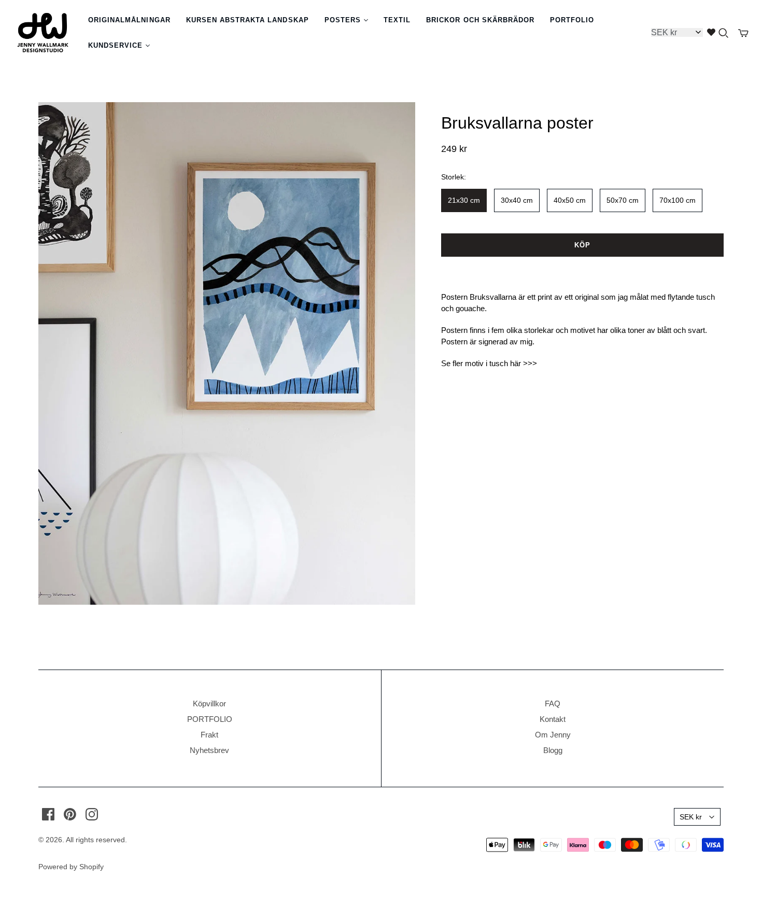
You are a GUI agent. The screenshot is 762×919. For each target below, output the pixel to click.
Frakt (209, 734)
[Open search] (723, 33)
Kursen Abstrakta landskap (247, 20)
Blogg (552, 750)
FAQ (552, 703)
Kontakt (553, 719)
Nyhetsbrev (209, 750)
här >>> (523, 363)
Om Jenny (553, 734)
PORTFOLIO (209, 719)
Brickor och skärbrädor (480, 20)
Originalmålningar (129, 20)
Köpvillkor (209, 703)
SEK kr (691, 817)
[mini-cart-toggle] (743, 33)
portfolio (572, 20)
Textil (397, 20)
